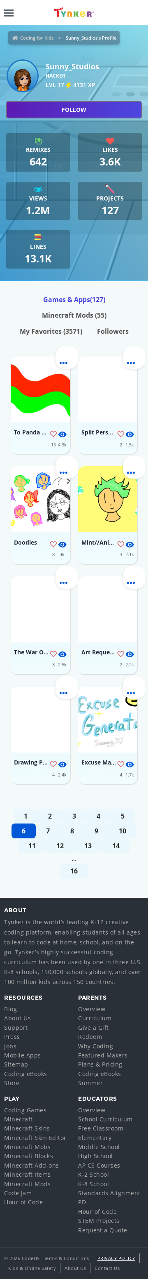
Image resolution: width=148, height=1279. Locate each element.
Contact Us (107, 1268)
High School (95, 1156)
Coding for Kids (36, 38)
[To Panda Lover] (40, 389)
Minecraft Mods (74, 315)
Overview (91, 1009)
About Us (17, 1018)
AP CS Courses (99, 1165)
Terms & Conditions (66, 1258)
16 (74, 870)
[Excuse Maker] (107, 720)
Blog (10, 1009)
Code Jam (18, 1193)
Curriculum (94, 1018)
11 (32, 845)
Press (12, 1037)
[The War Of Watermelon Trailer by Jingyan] (40, 609)
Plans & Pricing (100, 1064)
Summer (90, 1083)
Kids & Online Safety (32, 1268)
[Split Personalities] (107, 389)
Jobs (10, 1046)
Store (12, 1083)
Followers (113, 331)
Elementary (94, 1138)
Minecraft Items (27, 1174)
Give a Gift (93, 1027)
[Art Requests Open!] (107, 609)
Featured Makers (103, 1055)
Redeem (90, 1037)
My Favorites (51, 331)
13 (88, 845)
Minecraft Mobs (27, 1147)
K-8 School (93, 1184)
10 (122, 830)
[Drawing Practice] (40, 720)
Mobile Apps (22, 1055)
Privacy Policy (116, 1258)
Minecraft (18, 1119)
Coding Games (25, 1110)
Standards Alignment (109, 1193)
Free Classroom (100, 1128)
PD (82, 1202)
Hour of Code (23, 1202)
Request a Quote (102, 1230)
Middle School (99, 1147)
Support (16, 1027)
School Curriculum (105, 1119)
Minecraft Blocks (28, 1156)
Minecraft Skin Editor (35, 1138)
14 (116, 845)
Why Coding (95, 1046)
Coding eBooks (25, 1074)
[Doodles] (40, 499)
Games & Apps (74, 299)
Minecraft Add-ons (31, 1165)
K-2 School (93, 1174)
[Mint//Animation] (107, 499)
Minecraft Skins (27, 1128)
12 (60, 845)
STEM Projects (99, 1221)
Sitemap (16, 1064)
